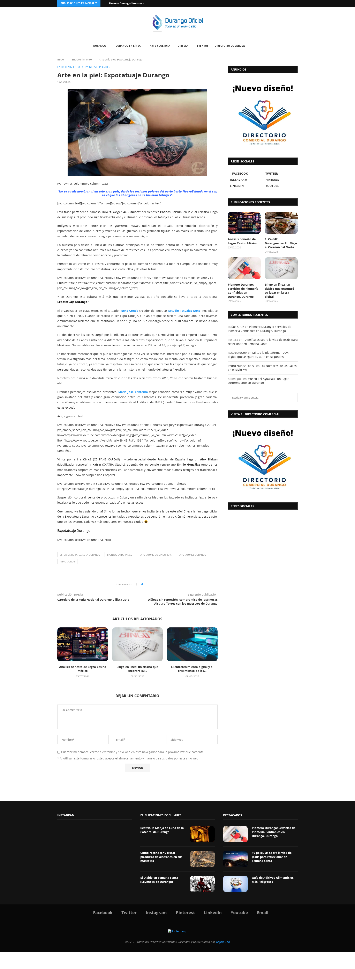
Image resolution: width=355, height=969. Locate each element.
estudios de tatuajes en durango (80, 554)
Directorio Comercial (230, 46)
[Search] (263, 46)
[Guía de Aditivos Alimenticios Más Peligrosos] (235, 884)
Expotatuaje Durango (73, 530)
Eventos (203, 46)
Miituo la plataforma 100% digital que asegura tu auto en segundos (258, 355)
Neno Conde (129, 311)
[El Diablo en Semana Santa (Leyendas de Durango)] (202, 884)
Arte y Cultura (160, 46)
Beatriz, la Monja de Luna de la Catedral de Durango (162, 830)
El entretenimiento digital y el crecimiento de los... (192, 669)
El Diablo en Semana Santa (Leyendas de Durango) (159, 880)
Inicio (60, 59)
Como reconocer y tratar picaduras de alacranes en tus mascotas (161, 857)
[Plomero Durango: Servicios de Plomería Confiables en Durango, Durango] (244, 268)
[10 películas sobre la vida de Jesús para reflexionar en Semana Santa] (235, 859)
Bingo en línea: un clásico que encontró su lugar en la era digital (279, 291)
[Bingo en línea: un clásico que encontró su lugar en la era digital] (137, 644)
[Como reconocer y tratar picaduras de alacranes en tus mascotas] (202, 859)
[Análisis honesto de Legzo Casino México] (82, 644)
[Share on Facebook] (147, 584)
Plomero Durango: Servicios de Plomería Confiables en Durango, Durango (243, 291)
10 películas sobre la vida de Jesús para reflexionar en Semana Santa (263, 342)
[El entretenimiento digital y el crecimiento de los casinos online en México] (192, 644)
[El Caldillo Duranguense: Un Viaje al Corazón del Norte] (281, 223)
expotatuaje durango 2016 (155, 554)
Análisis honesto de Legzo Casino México (82, 669)
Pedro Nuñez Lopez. (241, 366)
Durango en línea (128, 46)
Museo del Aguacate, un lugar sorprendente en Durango (258, 381)
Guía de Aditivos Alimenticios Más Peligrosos (273, 880)
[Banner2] (263, 114)
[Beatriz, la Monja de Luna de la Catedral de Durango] (202, 834)
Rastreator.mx (237, 353)
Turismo (182, 46)
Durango (99, 46)
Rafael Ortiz (236, 327)
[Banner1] (263, 459)
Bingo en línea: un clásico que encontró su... (137, 669)
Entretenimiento (82, 59)
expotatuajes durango (192, 554)
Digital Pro (223, 942)
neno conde (67, 561)
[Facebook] (281, 3)
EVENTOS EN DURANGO (120, 554)
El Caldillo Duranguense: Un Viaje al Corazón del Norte (281, 243)
